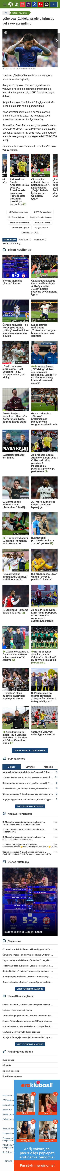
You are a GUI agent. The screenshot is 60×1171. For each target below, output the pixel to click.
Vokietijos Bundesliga (19, 222)
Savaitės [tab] (30, 766)
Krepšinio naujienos (12, 1076)
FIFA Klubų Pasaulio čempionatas (11, 1146)
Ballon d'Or (7, 1110)
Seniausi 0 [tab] (40, 239)
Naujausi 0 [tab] (25, 239)
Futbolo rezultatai (10, 1119)
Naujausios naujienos (11, 1095)
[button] (4, 4)
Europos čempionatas (12, 1133)
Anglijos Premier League (41, 217)
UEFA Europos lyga (42, 212)
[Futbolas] (5, 13)
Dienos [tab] (11, 766)
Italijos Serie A (41, 228)
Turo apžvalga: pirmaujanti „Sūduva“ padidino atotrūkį (28, 1015)
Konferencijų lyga (16, 217)
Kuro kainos (8, 1060)
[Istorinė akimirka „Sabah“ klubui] (30, 901)
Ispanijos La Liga (42, 222)
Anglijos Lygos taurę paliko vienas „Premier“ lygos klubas (30, 799)
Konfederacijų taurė (11, 1152)
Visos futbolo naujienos (30, 750)
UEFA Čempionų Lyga (18, 212)
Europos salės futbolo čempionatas (12, 1139)
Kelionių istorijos (10, 1071)
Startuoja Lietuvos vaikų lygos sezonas (21, 1032)
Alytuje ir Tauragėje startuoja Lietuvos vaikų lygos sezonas (30, 1037)
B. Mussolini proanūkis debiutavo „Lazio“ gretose (26, 822)
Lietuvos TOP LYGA (30, 233)
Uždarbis (6, 1065)
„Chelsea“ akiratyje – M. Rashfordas (19, 844)
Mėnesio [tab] (48, 766)
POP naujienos (9, 1100)
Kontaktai (8, 1161)
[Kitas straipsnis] (56, 40)
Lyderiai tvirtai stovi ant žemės (17, 1010)
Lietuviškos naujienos (12, 1105)
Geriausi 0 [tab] (10, 239)
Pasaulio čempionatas (12, 1129)
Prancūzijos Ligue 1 (20, 228)
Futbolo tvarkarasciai (11, 1114)
